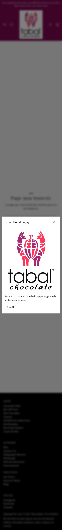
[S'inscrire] (54, 307)
